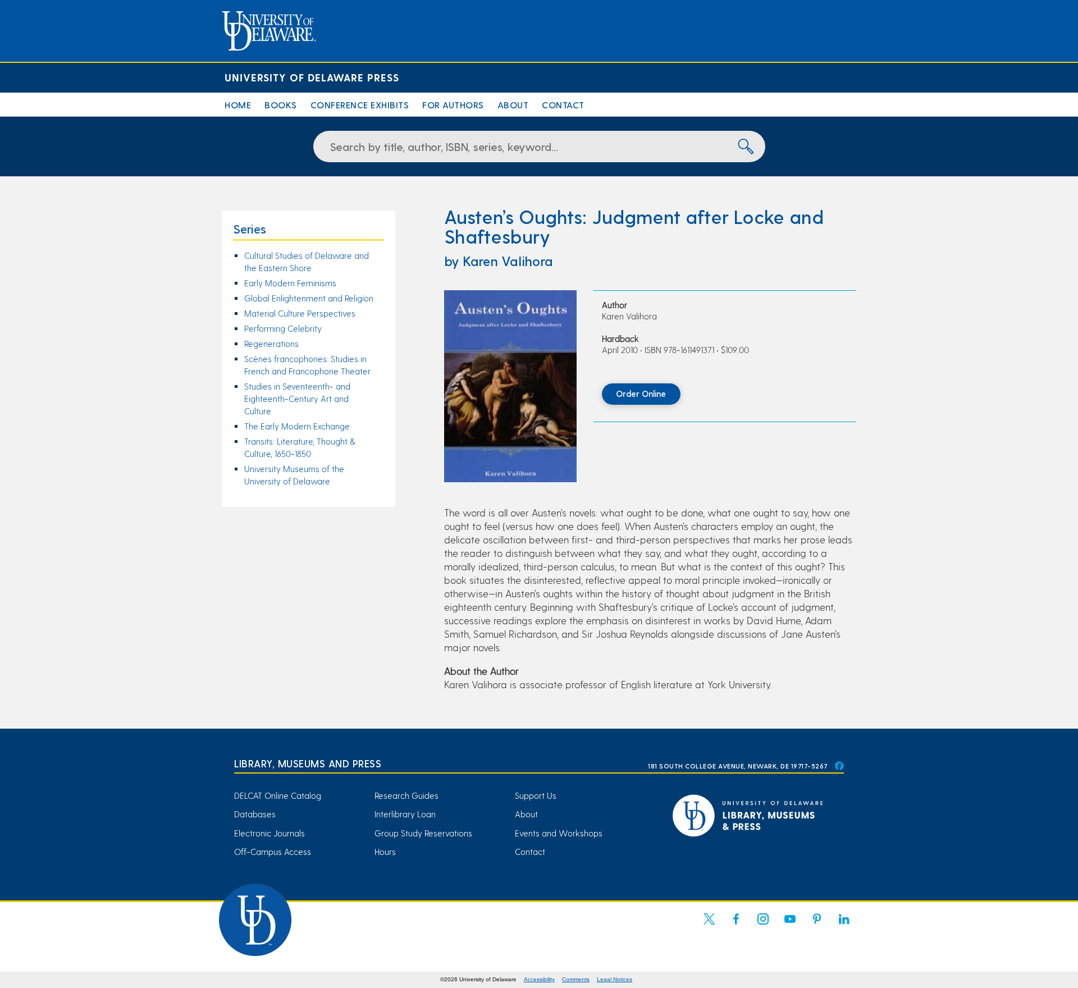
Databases (255, 814)
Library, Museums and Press (307, 763)
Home (238, 104)
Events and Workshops (558, 833)
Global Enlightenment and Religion (308, 298)
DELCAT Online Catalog (277, 795)
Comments (576, 979)
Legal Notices (614, 979)
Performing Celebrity (283, 328)
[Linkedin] (844, 926)
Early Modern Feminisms (290, 283)
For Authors (453, 104)
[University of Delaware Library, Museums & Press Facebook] (839, 766)
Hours (385, 852)
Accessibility (539, 979)
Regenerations (271, 344)
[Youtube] (790, 926)
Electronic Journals (269, 833)
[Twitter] (709, 926)
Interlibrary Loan (405, 814)
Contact (563, 104)
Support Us (535, 795)
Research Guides (406, 795)
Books (280, 104)
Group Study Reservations (423, 833)
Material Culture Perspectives (299, 313)
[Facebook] (736, 926)
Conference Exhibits (359, 104)
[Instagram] (763, 926)
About (513, 104)
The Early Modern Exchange (297, 426)
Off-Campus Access (272, 852)
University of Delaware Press (312, 77)
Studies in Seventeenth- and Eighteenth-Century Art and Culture (297, 398)
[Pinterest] (817, 926)
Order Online (641, 393)
